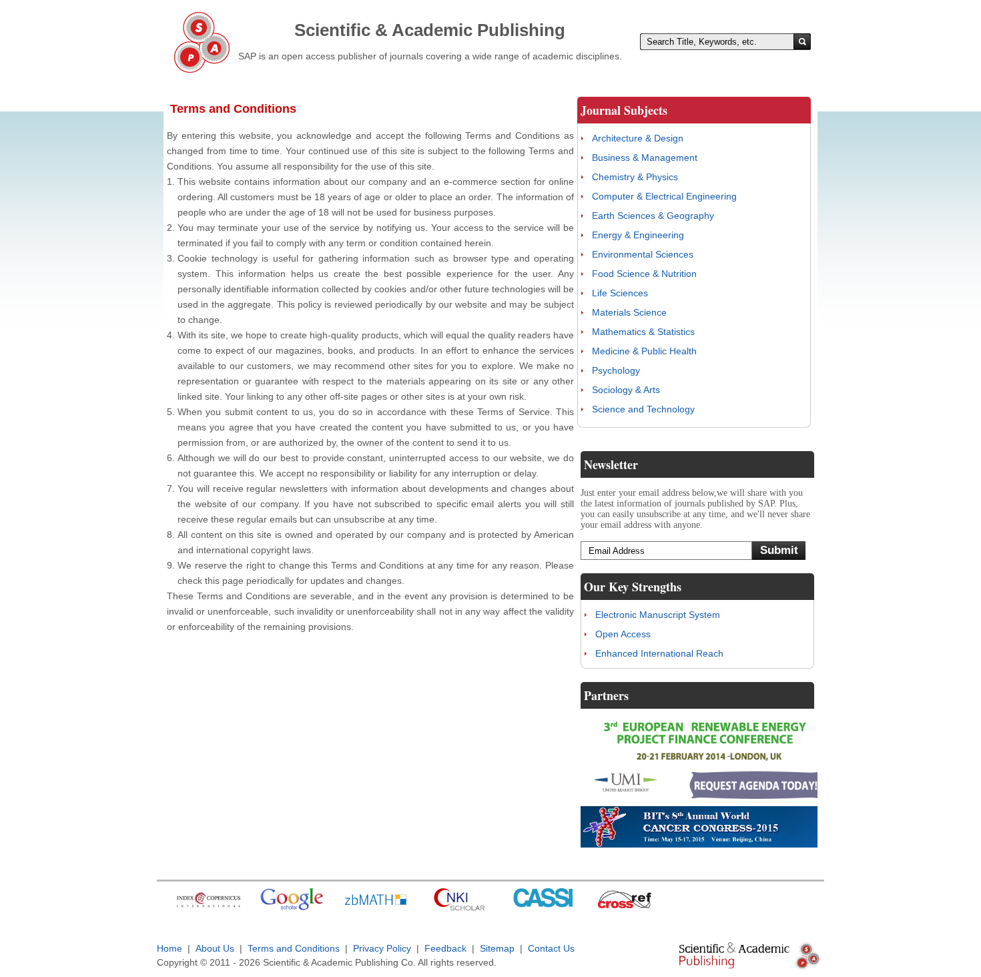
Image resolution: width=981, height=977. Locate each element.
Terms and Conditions (294, 948)
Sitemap (497, 948)
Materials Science (629, 312)
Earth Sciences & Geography (653, 215)
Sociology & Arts (626, 389)
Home (169, 948)
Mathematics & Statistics (643, 331)
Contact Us (551, 948)
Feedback (445, 948)
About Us (215, 948)
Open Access (623, 634)
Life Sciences (620, 293)
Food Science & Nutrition (644, 273)
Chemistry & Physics (635, 177)
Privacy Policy (382, 948)
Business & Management (644, 157)
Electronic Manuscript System (657, 614)
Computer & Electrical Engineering (664, 196)
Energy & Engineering (638, 235)
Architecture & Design (637, 138)
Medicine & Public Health (644, 351)
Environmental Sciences (642, 254)
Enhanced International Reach (659, 653)
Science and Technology (643, 409)
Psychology (616, 370)
